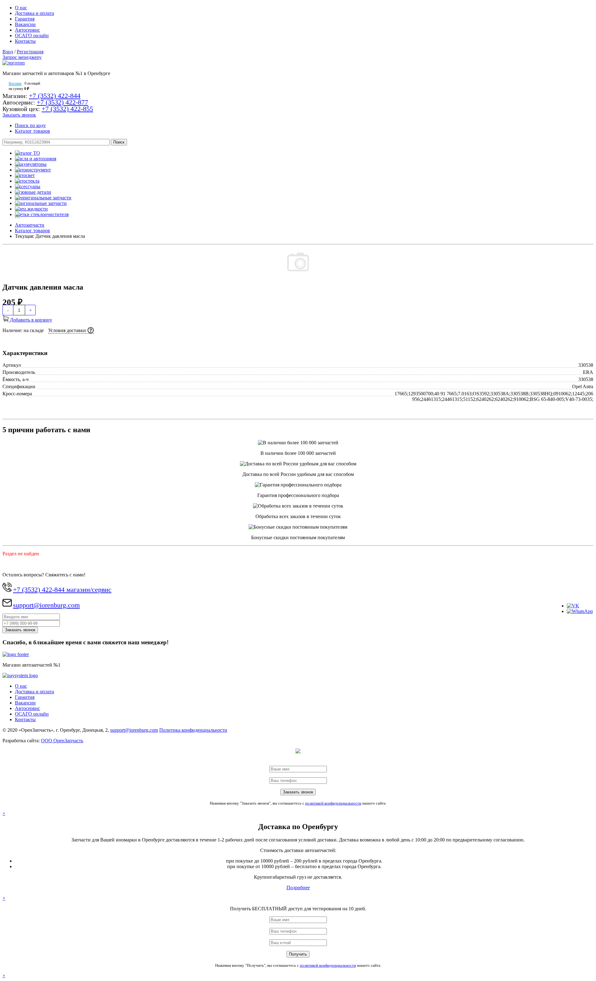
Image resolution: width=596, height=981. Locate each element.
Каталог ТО (27, 153)
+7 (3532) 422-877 (62, 102)
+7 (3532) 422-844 (54, 96)
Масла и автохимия (35, 158)
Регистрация (30, 51)
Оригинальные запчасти (41, 203)
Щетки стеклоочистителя (42, 214)
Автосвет (25, 175)
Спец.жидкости (31, 208)
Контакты (25, 41)
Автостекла (27, 181)
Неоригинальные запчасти (43, 197)
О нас (21, 7)
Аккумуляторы (31, 164)
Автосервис (27, 30)
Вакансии (25, 24)
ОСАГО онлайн (32, 35)
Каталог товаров (32, 131)
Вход (7, 51)
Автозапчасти (29, 225)
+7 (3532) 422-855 (67, 109)
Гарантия (24, 18)
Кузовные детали (33, 192)
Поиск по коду (30, 125)
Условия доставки (67, 330)
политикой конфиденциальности (333, 803)
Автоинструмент (33, 169)
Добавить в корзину (30, 319)
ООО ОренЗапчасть (62, 740)
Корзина (15, 83)
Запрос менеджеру (22, 57)
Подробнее (298, 887)
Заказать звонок (19, 115)
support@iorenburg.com (46, 605)
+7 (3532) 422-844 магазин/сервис (62, 589)
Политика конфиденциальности (193, 730)
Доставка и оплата (34, 13)
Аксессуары (27, 186)
